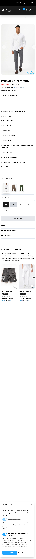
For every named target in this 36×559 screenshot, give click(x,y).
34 (13, 210)
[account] (26, 10)
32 (28, 204)
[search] (19, 10)
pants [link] (14, 17)
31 (21, 204)
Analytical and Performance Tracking (18, 534)
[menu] (34, 10)
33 (6, 210)
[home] (6, 10)
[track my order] (30, 10)
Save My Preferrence (24, 553)
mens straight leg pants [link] (25, 17)
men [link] (8, 17)
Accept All (10, 553)
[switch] (4, 519)
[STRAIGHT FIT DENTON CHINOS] (27, 276)
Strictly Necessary (14, 519)
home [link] (3, 17)
